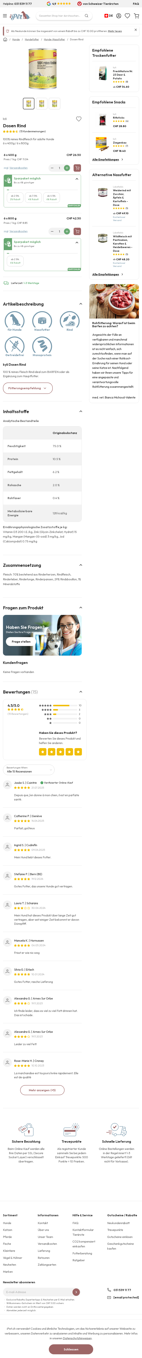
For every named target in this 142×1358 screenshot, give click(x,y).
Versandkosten (18, 167)
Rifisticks (118, 117)
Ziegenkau (119, 142)
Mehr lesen (115, 31)
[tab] (42, 181)
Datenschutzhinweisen (77, 1338)
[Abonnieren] (76, 1292)
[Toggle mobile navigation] (5, 15)
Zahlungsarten (47, 1264)
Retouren (44, 1258)
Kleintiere (9, 1251)
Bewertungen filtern (17, 767)
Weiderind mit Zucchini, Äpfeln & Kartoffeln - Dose (122, 197)
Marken (8, 1271)
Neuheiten (9, 1264)
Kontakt (43, 1223)
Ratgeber (78, 1260)
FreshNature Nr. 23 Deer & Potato (123, 75)
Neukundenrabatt (118, 1223)
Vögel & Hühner (12, 1258)
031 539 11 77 (122, 1290)
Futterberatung (82, 1253)
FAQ (136, 4)
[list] (42, 69)
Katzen (7, 1230)
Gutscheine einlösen (120, 1237)
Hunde (7, 1223)
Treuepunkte (115, 1230)
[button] (109, 15)
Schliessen (71, 1349)
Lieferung (44, 1251)
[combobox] (64, 15)
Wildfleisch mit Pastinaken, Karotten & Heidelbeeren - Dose (122, 244)
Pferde (7, 1237)
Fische (7, 1244)
